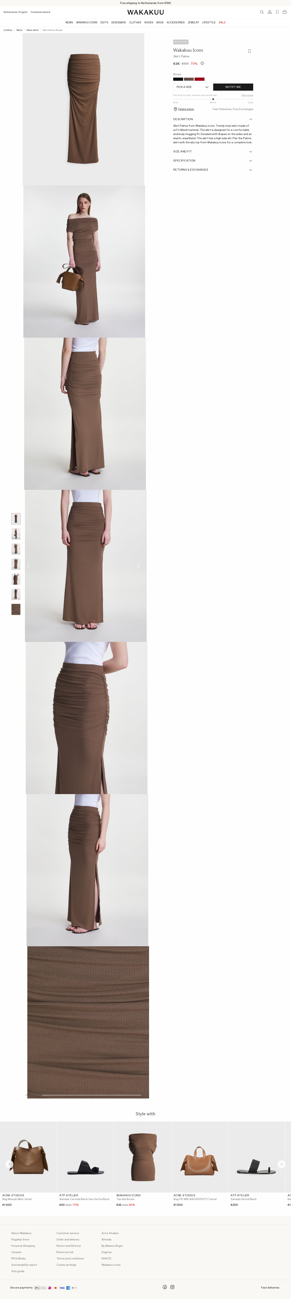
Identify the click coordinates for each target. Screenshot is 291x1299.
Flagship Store (20, 1239)
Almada (106, 1239)
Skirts (19, 30)
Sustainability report (24, 1265)
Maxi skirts (33, 30)
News (69, 22)
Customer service (40, 12)
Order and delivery (67, 1239)
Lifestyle (209, 22)
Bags (160, 22)
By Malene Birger (112, 1246)
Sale (222, 22)
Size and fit (182, 151)
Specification (184, 160)
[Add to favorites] (249, 51)
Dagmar (107, 1252)
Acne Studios (110, 1233)
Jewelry (193, 22)
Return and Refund (68, 1246)
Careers (16, 1252)
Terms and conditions (70, 1258)
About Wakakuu (21, 1233)
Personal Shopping (23, 1246)
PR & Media (18, 1258)
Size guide (17, 1271)
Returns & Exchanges (190, 170)
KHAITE (106, 1258)
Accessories (176, 22)
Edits (104, 22)
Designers (118, 22)
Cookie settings (66, 1265)
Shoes (148, 22)
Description (183, 119)
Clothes (135, 22)
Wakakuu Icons (86, 22)
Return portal (64, 1252)
